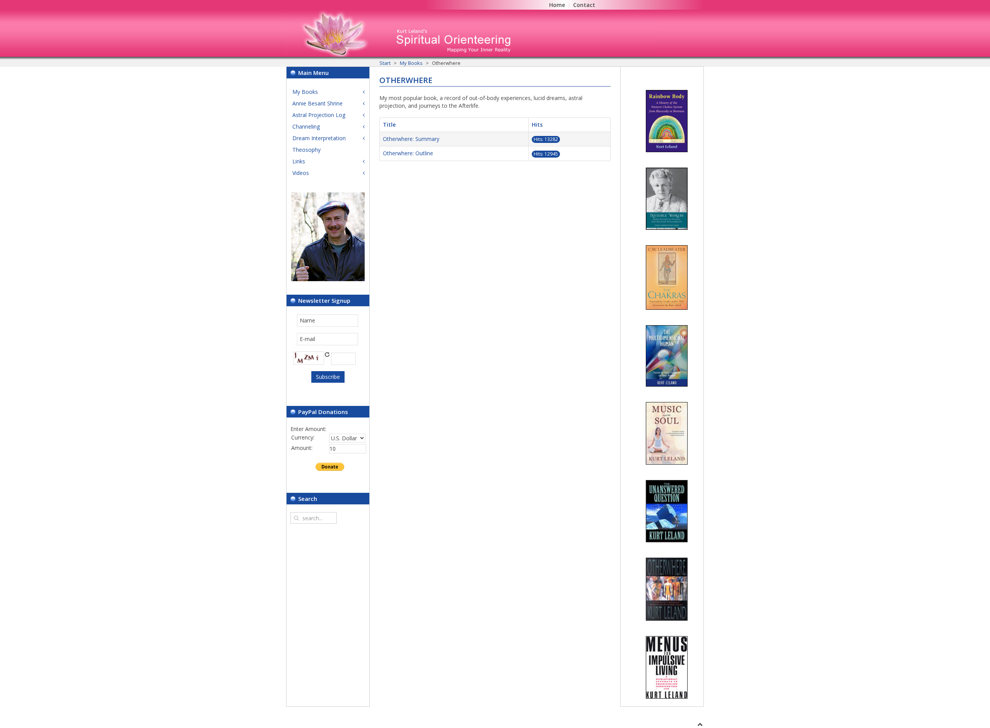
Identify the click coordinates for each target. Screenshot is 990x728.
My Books (411, 62)
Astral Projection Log (318, 115)
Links (298, 161)
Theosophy (306, 149)
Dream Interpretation (319, 138)
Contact (584, 4)
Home (557, 4)
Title (389, 124)
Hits (537, 124)
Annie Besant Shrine (317, 103)
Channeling (306, 126)
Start (385, 62)
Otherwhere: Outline (408, 153)
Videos (300, 172)
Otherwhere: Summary (411, 139)
